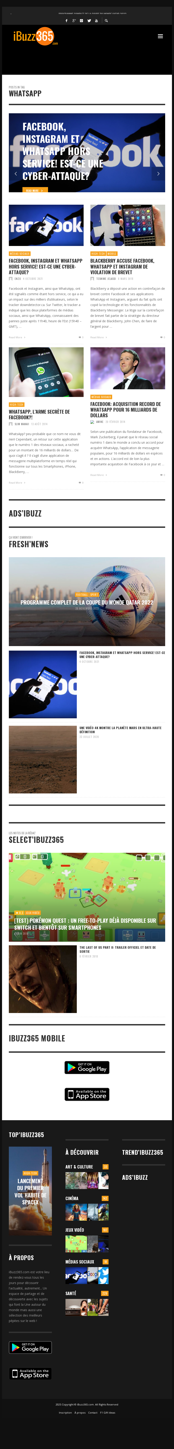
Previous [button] (15, 174)
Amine (100, 422)
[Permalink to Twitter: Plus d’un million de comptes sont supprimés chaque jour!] (103, 1275)
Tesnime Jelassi (106, 279)
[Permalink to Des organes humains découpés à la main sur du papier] (103, 1180)
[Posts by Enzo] (10, 279)
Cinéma (71, 1198)
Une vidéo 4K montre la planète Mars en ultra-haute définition (121, 729)
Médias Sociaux (19, 253)
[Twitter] (89, 20)
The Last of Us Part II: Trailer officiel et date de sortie (118, 949)
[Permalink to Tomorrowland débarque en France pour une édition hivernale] (92, 1180)
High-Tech (98, 253)
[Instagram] (81, 20)
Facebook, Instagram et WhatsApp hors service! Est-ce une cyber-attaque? (45, 266)
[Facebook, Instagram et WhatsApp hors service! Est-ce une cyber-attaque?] (39, 225)
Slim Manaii (22, 424)
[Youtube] (96, 20)
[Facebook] (66, 20)
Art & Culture (79, 1167)
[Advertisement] (91, 57)
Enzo (18, 279)
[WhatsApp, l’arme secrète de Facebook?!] (39, 372)
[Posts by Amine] (92, 422)
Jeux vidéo (74, 1230)
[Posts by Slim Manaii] (10, 424)
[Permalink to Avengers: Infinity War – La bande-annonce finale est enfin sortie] (103, 1212)
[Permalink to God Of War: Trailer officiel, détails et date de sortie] (92, 1244)
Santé (70, 1293)
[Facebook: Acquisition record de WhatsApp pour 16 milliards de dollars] (120, 368)
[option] (87, 152)
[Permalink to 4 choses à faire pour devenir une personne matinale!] (76, 1307)
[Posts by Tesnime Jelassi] (92, 279)
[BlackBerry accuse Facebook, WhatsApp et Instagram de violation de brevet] (120, 225)
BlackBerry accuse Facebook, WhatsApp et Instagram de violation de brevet (122, 266)
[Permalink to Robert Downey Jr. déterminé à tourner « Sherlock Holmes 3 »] (92, 1212)
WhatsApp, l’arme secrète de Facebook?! (39, 414)
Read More (16, 337)
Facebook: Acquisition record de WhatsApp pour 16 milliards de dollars (125, 409)
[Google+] (74, 20)
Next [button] (158, 174)
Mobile (112, 253)
